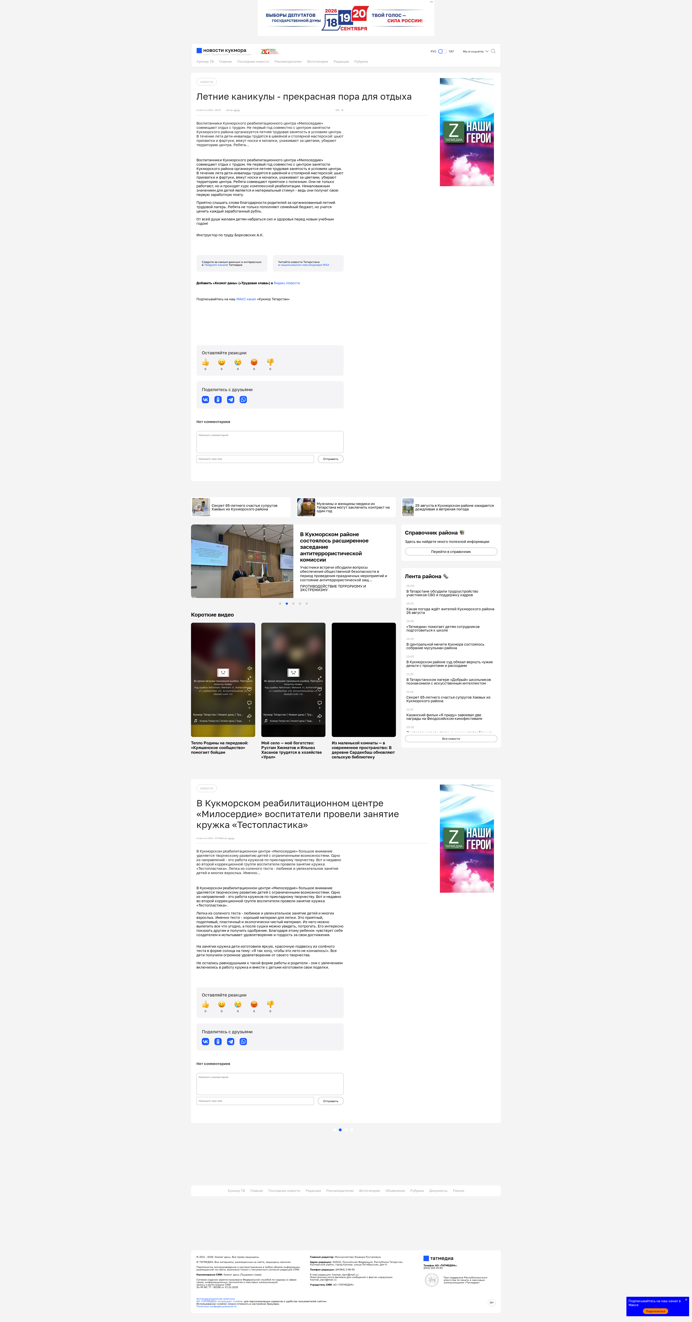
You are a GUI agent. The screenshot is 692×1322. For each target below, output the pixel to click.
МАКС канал (246, 299)
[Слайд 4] (300, 603)
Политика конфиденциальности (216, 1306)
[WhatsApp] (243, 399)
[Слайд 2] (287, 603)
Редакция (341, 61)
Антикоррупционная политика (215, 1298)
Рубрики (361, 61)
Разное (458, 1190)
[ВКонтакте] (205, 399)
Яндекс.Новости (287, 283)
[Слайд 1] (280, 603)
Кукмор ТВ (205, 61)
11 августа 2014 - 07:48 (208, 838)
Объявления (395, 1190)
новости (206, 82)
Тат (451, 51)
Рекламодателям (288, 61)
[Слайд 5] (307, 603)
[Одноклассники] (218, 399)
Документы (438, 1190)
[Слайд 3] (293, 603)
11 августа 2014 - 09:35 (208, 110)
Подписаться (655, 1311)
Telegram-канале (216, 265)
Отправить (330, 459)
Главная (225, 61)
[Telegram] (230, 399)
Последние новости (253, 61)
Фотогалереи (317, 61)
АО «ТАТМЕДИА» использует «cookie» (219, 1301)
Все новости (451, 738)
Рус (433, 51)
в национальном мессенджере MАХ (303, 265)
